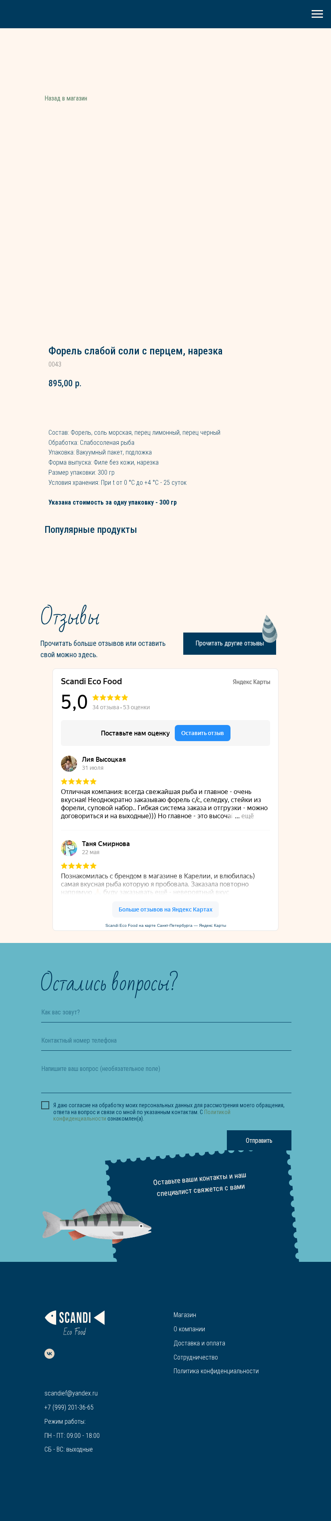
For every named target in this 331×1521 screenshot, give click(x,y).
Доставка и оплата (199, 1343)
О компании (189, 1329)
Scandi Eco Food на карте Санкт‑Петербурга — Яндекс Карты (165, 925)
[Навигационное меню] (317, 14)
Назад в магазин (65, 98)
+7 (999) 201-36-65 (69, 1407)
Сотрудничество (196, 1357)
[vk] (49, 1354)
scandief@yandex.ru (71, 1393)
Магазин (185, 1315)
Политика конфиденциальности (216, 1371)
